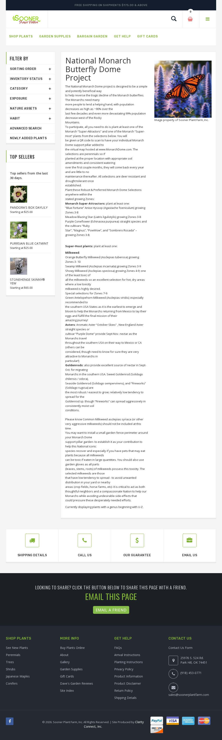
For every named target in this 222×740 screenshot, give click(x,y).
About (64, 655)
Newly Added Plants (28, 138)
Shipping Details (125, 698)
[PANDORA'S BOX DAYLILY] (16, 194)
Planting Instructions (128, 662)
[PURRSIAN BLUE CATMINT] (16, 230)
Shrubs (10, 669)
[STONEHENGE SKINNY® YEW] (16, 266)
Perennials (13, 655)
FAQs (118, 648)
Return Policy (123, 690)
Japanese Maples (18, 676)
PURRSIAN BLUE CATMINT (29, 243)
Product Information (128, 676)
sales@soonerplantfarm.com (188, 695)
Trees (10, 662)
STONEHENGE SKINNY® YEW (27, 281)
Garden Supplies (71, 669)
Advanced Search (26, 128)
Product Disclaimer (127, 683)
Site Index (67, 690)
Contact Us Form (180, 648)
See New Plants (17, 648)
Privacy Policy (123, 669)
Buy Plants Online (72, 648)
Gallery (65, 662)
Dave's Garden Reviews (76, 683)
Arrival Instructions (127, 655)
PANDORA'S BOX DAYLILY (28, 207)
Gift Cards (67, 676)
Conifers (12, 683)
